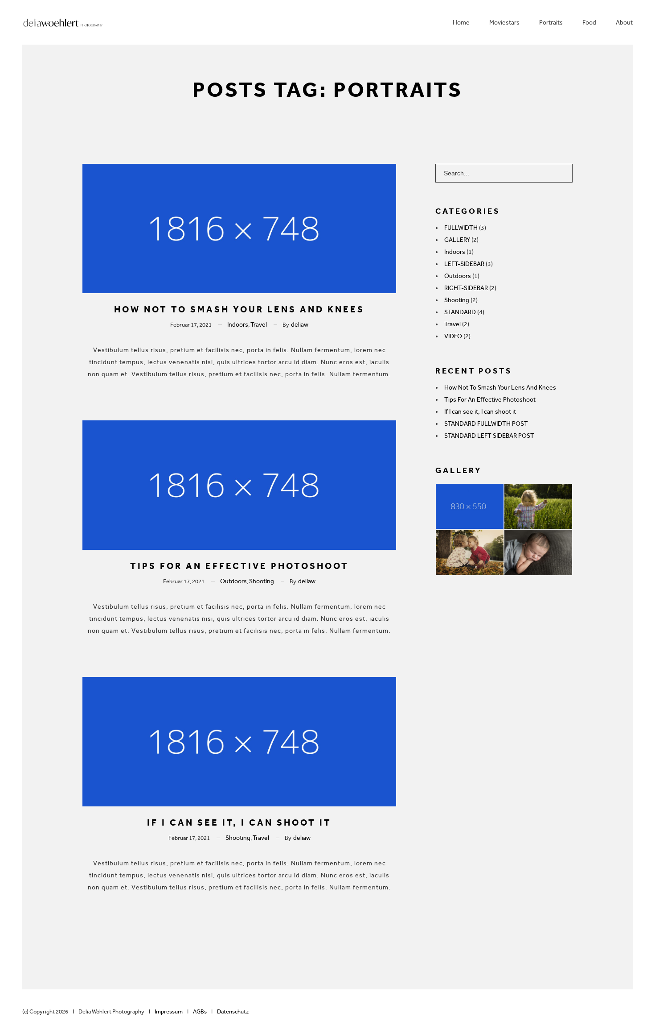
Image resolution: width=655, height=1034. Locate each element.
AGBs (200, 1011)
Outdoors (233, 581)
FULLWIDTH (461, 228)
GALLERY (457, 240)
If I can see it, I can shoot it (239, 822)
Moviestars (504, 22)
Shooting (261, 581)
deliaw (299, 324)
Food (589, 22)
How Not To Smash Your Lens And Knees (239, 309)
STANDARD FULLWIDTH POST (486, 424)
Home (461, 22)
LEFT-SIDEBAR (464, 264)
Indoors (237, 324)
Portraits (551, 22)
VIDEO (453, 336)
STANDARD (460, 312)
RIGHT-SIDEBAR (466, 288)
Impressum (167, 1011)
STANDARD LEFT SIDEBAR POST (489, 436)
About (624, 22)
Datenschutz (233, 1011)
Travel (258, 324)
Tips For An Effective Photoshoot (239, 566)
